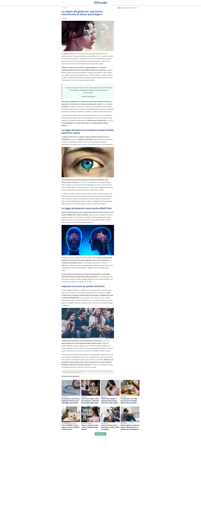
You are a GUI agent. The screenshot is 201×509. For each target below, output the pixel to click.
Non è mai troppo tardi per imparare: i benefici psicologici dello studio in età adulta (90, 401)
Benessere (84, 397)
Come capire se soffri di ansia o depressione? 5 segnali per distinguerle (130, 427)
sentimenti (74, 139)
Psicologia (64, 7)
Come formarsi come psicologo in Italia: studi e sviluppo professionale (110, 427)
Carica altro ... (100, 434)
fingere (105, 104)
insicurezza (105, 341)
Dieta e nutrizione (86, 423)
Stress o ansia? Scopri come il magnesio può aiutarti (89, 427)
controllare (109, 120)
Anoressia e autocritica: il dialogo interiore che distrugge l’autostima (71, 401)
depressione (83, 182)
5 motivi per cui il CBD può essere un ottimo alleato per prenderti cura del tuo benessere (129, 401)
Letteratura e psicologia (69, 423)
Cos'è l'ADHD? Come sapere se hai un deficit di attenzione (70, 427)
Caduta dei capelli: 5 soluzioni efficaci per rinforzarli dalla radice (109, 401)
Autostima (65, 397)
